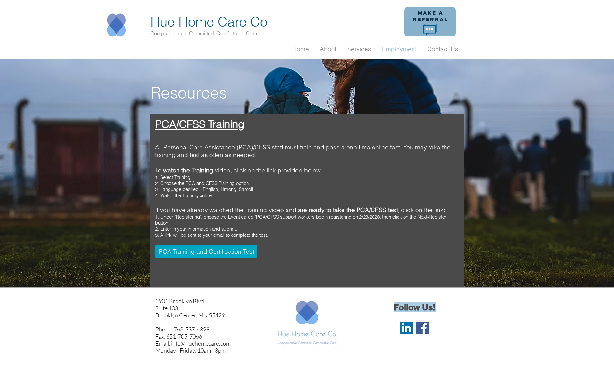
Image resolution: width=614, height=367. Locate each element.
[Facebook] (422, 328)
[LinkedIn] (406, 328)
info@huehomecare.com (201, 343)
